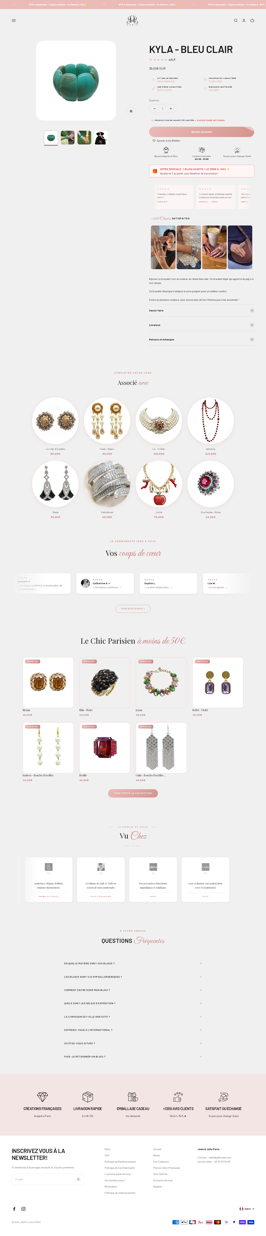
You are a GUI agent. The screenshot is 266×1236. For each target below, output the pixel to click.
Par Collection (161, 1161)
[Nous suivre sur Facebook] (14, 1208)
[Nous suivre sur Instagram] (23, 1208)
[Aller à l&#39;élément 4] (101, 137)
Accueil (157, 1149)
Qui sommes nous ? (115, 1180)
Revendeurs (111, 1186)
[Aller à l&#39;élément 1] (51, 137)
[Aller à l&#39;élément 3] (84, 137)
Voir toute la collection (133, 793)
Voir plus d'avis (132, 608)
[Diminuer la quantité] (154, 108)
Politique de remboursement (120, 1192)
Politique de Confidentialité (120, 1167)
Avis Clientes (160, 1173)
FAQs (107, 1149)
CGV (107, 1155)
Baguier (157, 1186)
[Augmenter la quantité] (171, 108)
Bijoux (156, 1155)
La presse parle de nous (118, 1173)
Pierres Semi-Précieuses (166, 1167)
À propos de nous (163, 1180)
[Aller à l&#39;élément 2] (67, 137)
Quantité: (154, 100)
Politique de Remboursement (120, 1161)
